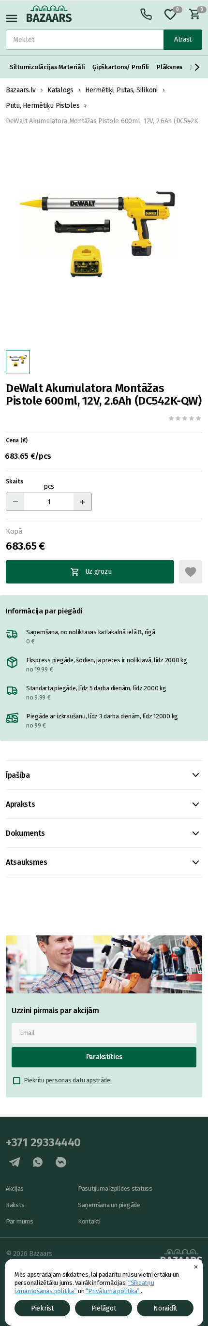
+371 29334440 (43, 1142)
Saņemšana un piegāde (109, 1205)
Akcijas (15, 1188)
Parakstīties (104, 1057)
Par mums (19, 1221)
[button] (197, 67)
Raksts (15, 1205)
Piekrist (42, 1308)
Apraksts (20, 804)
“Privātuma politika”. (113, 1291)
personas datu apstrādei (79, 1080)
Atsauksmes (26, 862)
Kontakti (89, 1221)
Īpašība (18, 775)
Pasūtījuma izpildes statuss (115, 1188)
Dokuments (25, 833)
